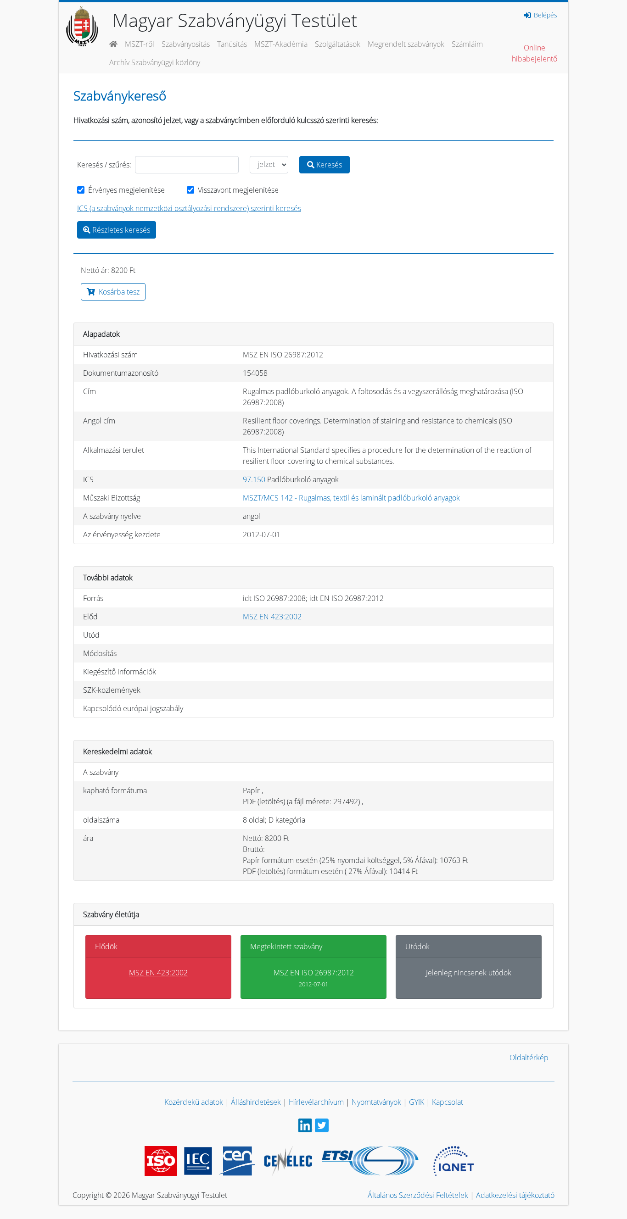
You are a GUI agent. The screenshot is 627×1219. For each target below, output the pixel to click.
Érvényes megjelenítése (126, 190)
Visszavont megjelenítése (238, 190)
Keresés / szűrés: (104, 165)
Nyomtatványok (376, 1102)
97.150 (254, 479)
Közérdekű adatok (193, 1102)
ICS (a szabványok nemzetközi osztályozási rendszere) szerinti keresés (189, 208)
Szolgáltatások (337, 44)
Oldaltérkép (529, 1057)
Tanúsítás (232, 44)
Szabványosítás (186, 44)
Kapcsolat (447, 1102)
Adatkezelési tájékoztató (515, 1195)
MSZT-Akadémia (281, 44)
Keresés (328, 165)
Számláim (467, 44)
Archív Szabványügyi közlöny (154, 62)
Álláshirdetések (256, 1102)
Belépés (544, 15)
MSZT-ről (139, 44)
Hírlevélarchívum (316, 1102)
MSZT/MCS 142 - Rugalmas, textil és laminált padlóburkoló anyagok (351, 498)
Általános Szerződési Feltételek (418, 1195)
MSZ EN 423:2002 (272, 617)
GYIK (416, 1102)
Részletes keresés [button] (120, 230)
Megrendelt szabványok (406, 44)
